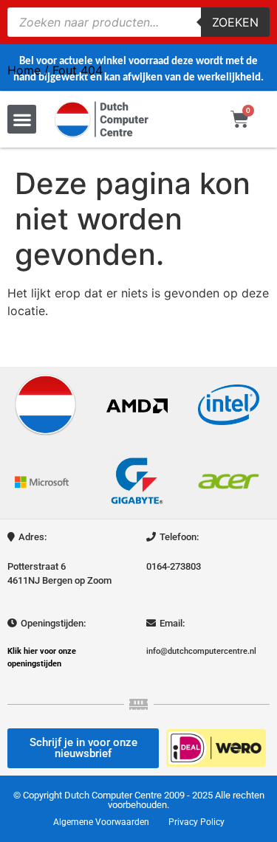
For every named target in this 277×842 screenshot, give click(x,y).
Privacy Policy (196, 822)
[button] (21, 119)
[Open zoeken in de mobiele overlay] (138, 22)
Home (24, 70)
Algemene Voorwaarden (101, 822)
